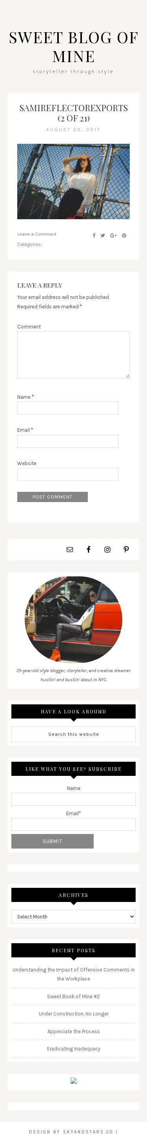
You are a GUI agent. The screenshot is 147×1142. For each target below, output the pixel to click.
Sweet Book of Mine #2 (73, 996)
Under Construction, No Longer (74, 1014)
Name (25, 397)
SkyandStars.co (88, 1132)
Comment (29, 327)
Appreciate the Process (73, 1031)
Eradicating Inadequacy (73, 1049)
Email (25, 430)
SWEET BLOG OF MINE (74, 46)
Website (26, 463)
